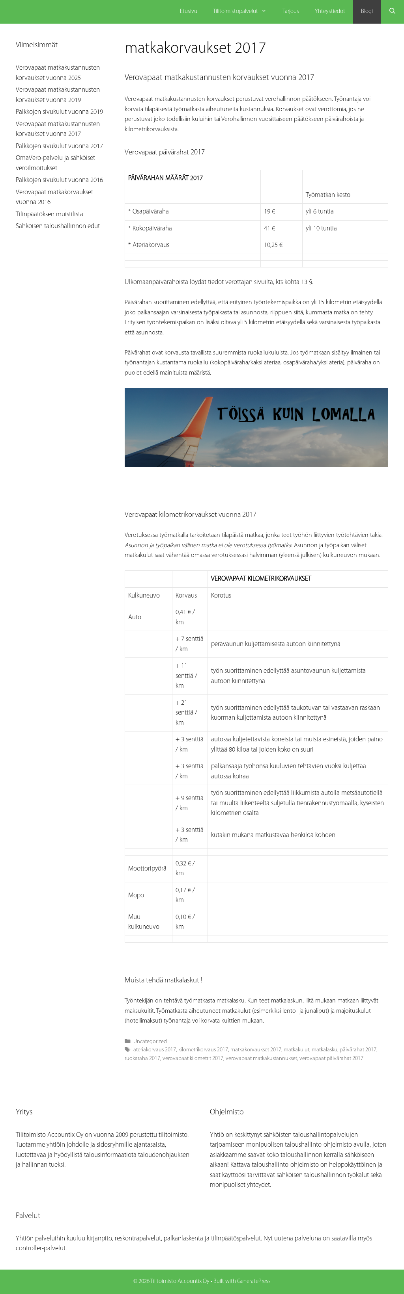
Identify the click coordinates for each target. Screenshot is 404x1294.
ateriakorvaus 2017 (154, 1050)
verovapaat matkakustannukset (261, 1059)
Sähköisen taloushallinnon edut (58, 226)
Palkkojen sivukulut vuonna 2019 (59, 112)
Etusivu (188, 12)
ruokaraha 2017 (142, 1059)
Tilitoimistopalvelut (235, 12)
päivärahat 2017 (358, 1050)
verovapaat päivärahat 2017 (331, 1059)
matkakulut (296, 1050)
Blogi (367, 12)
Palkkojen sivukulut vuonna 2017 (59, 146)
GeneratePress (254, 1282)
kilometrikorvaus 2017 (203, 1050)
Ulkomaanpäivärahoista (156, 282)
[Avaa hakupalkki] (392, 12)
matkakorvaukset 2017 (255, 1050)
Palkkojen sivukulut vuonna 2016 (59, 180)
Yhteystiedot (330, 12)
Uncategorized (150, 1042)
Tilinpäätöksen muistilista (49, 214)
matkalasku (324, 1050)
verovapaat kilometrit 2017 (193, 1059)
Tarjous (290, 12)
